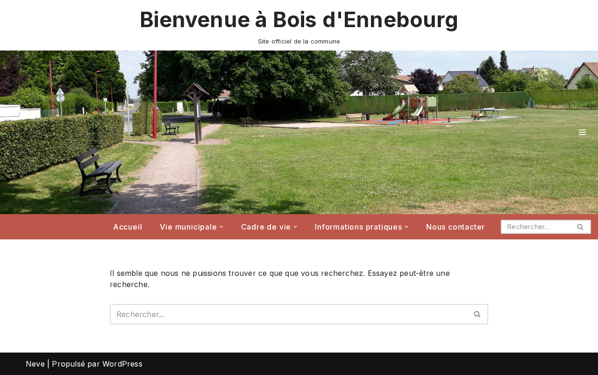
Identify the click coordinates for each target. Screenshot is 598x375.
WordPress (122, 363)
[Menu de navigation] (582, 132)
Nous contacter (455, 226)
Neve (35, 363)
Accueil (127, 226)
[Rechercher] (580, 227)
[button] (221, 227)
